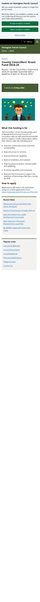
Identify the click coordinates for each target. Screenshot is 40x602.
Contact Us (8, 265)
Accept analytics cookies (20, 23)
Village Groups (9, 262)
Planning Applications (12, 258)
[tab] (28, 41)
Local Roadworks (10, 254)
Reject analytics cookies (20, 29)
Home (4, 50)
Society (5, 59)
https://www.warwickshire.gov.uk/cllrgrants (20, 192)
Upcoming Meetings (11, 246)
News (11, 50)
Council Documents (11, 250)
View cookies (20, 35)
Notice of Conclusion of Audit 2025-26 (19, 210)
